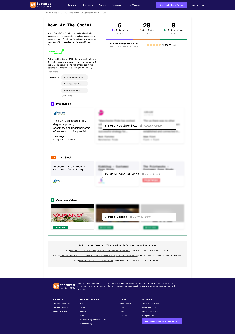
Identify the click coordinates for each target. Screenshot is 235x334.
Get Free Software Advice (171, 5)
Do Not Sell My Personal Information (94, 319)
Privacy (83, 311)
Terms (82, 307)
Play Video (61, 227)
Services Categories (58, 13)
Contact (83, 315)
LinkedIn (123, 307)
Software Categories (61, 303)
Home (46, 13)
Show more (53, 71)
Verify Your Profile (149, 307)
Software (71, 5)
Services (87, 5)
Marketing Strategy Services (79, 13)
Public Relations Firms (72, 90)
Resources (116, 5)
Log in (195, 5)
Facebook (124, 315)
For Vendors (134, 5)
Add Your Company (150, 311)
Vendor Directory (60, 311)
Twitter (122, 311)
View (119, 34)
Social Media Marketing (72, 84)
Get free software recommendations (162, 321)
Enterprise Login (148, 315)
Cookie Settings (86, 324)
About (101, 5)
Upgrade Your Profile (150, 303)
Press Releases (126, 303)
